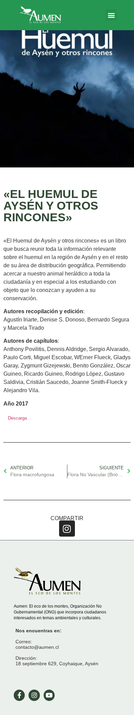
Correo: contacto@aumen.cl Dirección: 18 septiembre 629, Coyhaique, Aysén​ (56, 647)
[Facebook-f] (19, 695)
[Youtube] (49, 695)
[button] (111, 15)
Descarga (17, 418)
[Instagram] (67, 528)
